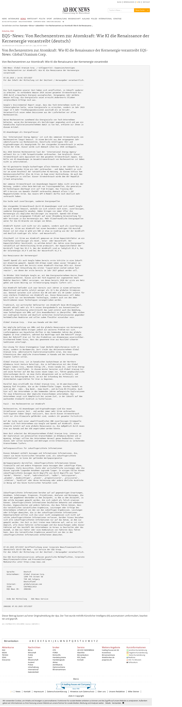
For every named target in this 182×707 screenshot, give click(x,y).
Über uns (102, 691)
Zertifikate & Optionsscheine (59, 665)
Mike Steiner (133, 691)
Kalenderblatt (33, 672)
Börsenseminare (59, 669)
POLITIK (42, 18)
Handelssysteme (59, 657)
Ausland (31, 662)
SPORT (49, 18)
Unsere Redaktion (117, 691)
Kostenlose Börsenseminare (108, 653)
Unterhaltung (33, 667)
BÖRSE (23, 18)
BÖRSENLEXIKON (129, 2)
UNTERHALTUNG (60, 18)
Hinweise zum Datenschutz (82, 691)
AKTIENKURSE (13, 18)
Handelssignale (59, 660)
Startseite (23, 25)
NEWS (4, 18)
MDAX (4, 652)
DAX (3, 650)
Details (108, 703)
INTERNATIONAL (105, 18)
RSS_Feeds (81, 657)
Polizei (30, 664)
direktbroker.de (108, 657)
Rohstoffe (56, 655)
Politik (30, 655)
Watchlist (81, 652)
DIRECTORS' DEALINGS (54, 21)
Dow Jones (6, 660)
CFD (54, 650)
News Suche (140, 10)
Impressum (39, 691)
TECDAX (5, 655)
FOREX (55, 652)
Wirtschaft (32, 652)
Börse (31, 25)
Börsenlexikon (11, 641)
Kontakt (80, 660)
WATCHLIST (146, 2)
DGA (12, 31)
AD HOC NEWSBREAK (85, 650)
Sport (30, 657)
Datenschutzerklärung (57, 691)
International (33, 669)
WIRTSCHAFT (32, 18)
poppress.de (107, 660)
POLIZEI (94, 18)
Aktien (55, 662)
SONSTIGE (117, 18)
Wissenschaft (33, 660)
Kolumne (5, 31)
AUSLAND (86, 18)
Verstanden (116, 703)
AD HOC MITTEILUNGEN (9, 21)
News (18, 691)
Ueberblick (39, 25)
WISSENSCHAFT (74, 18)
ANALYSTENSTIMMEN (25, 21)
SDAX (4, 657)
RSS (139, 2)
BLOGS (119, 2)
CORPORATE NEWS (39, 21)
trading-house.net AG (110, 650)
